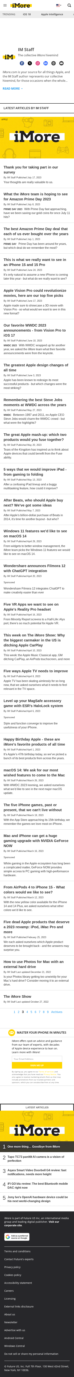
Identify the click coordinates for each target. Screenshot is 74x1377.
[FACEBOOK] (22, 63)
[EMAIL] (61, 63)
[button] (69, 5)
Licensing (10, 1298)
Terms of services (46, 1071)
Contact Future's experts (19, 1259)
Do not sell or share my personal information (31, 1353)
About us (9, 1314)
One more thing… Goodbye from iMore (34, 1146)
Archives (56, 1012)
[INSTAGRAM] (38, 63)
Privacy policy (12, 1267)
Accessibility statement (18, 1283)
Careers (9, 1290)
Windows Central (14, 1346)
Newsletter (10, 1322)
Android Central (14, 1338)
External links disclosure (19, 1306)
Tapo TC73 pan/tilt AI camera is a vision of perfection (36, 1158)
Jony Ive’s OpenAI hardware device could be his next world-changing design (38, 1199)
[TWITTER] (30, 63)
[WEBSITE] (53, 63)
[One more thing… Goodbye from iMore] (37, 1131)
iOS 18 (27, 14)
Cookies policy (12, 1275)
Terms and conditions (17, 1251)
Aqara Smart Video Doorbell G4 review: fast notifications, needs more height (37, 1172)
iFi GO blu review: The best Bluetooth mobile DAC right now (38, 1185)
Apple (4, 119)
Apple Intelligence (52, 14)
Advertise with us (14, 1330)
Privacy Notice (50, 1074)
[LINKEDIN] (46, 63)
